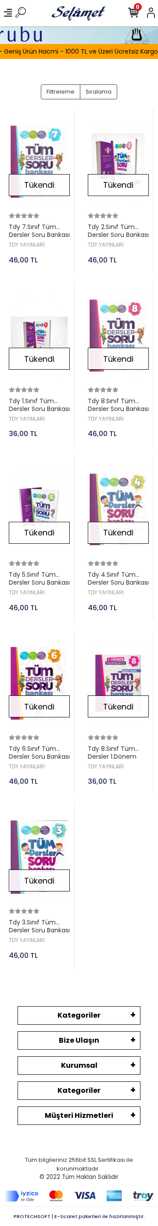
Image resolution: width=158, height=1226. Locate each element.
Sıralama (98, 91)
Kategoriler (79, 1015)
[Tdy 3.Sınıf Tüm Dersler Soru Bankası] (39, 857)
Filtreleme (61, 91)
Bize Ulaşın (79, 1040)
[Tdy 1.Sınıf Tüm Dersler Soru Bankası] (39, 335)
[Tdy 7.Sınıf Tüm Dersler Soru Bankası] (39, 162)
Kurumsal (79, 1065)
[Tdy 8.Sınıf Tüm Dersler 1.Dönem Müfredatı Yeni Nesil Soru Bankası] (118, 683)
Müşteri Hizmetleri (79, 1115)
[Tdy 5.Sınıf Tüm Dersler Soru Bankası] (39, 510)
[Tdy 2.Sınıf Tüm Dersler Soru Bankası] (118, 162)
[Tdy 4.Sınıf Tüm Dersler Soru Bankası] (118, 510)
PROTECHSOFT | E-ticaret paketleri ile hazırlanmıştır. (79, 1216)
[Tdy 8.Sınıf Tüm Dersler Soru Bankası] (118, 335)
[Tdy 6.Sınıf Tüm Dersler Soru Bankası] (39, 683)
